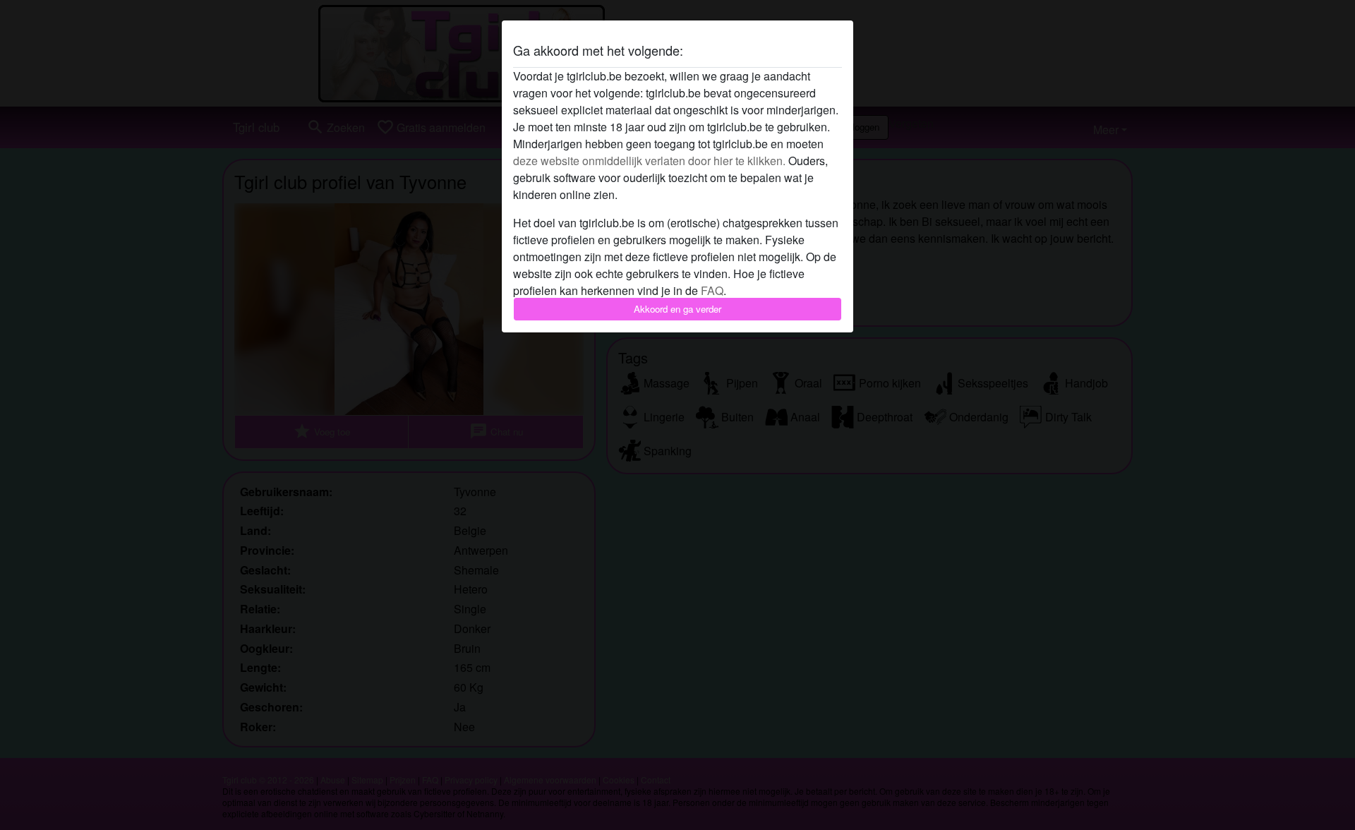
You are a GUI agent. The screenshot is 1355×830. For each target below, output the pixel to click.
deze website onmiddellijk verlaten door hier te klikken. (649, 160)
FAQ (712, 290)
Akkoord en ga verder (677, 308)
